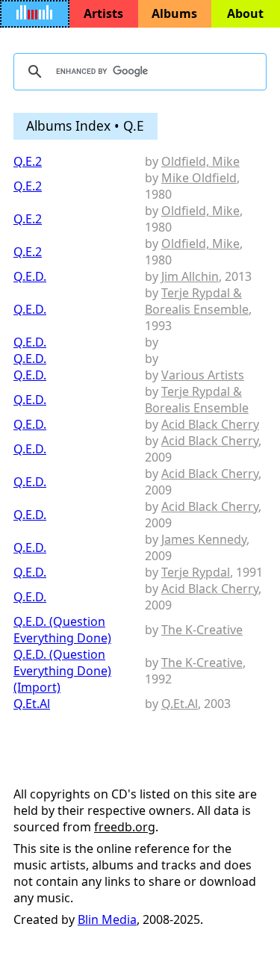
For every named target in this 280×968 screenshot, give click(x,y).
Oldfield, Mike (200, 161)
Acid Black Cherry (210, 424)
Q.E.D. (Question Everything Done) (62, 629)
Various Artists (202, 375)
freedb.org (124, 827)
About (245, 13)
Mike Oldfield (199, 178)
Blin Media (107, 919)
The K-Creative (202, 629)
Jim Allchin (190, 276)
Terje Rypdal (195, 572)
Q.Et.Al (31, 703)
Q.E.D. (29, 276)
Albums (174, 13)
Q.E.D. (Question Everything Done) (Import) (62, 670)
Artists (103, 13)
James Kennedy (203, 539)
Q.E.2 (27, 161)
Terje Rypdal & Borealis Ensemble (197, 301)
